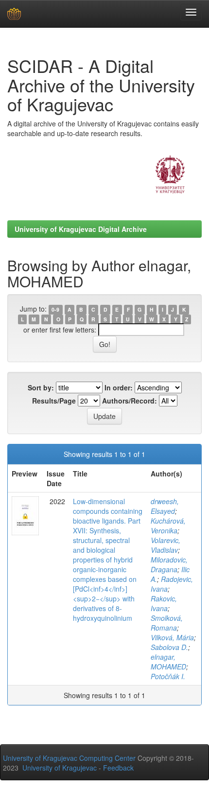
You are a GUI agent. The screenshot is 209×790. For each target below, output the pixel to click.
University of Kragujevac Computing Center (69, 758)
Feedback (118, 767)
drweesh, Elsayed (165, 506)
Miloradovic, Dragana (169, 564)
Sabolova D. (169, 647)
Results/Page (54, 400)
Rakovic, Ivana (164, 603)
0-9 (55, 309)
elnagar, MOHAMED (168, 661)
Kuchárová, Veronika (168, 525)
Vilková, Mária (172, 637)
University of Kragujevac (59, 767)
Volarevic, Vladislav (165, 545)
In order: (118, 387)
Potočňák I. (168, 676)
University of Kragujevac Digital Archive (81, 229)
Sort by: (41, 387)
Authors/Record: (129, 400)
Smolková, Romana (167, 622)
